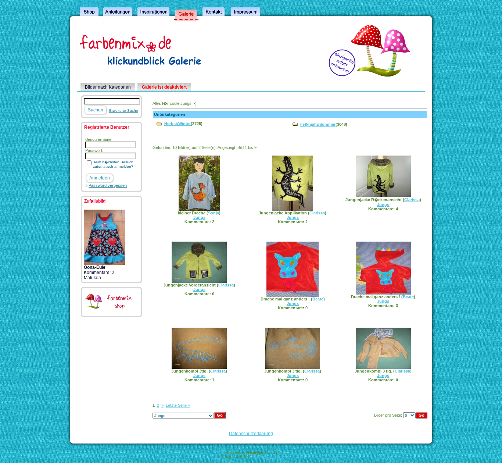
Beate (317, 299)
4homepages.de (267, 457)
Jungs (199, 217)
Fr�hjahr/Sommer (318, 124)
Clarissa (317, 213)
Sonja (213, 213)
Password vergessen (108, 185)
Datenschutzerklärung (251, 433)
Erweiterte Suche (123, 110)
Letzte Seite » (178, 405)
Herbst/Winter (177, 123)
